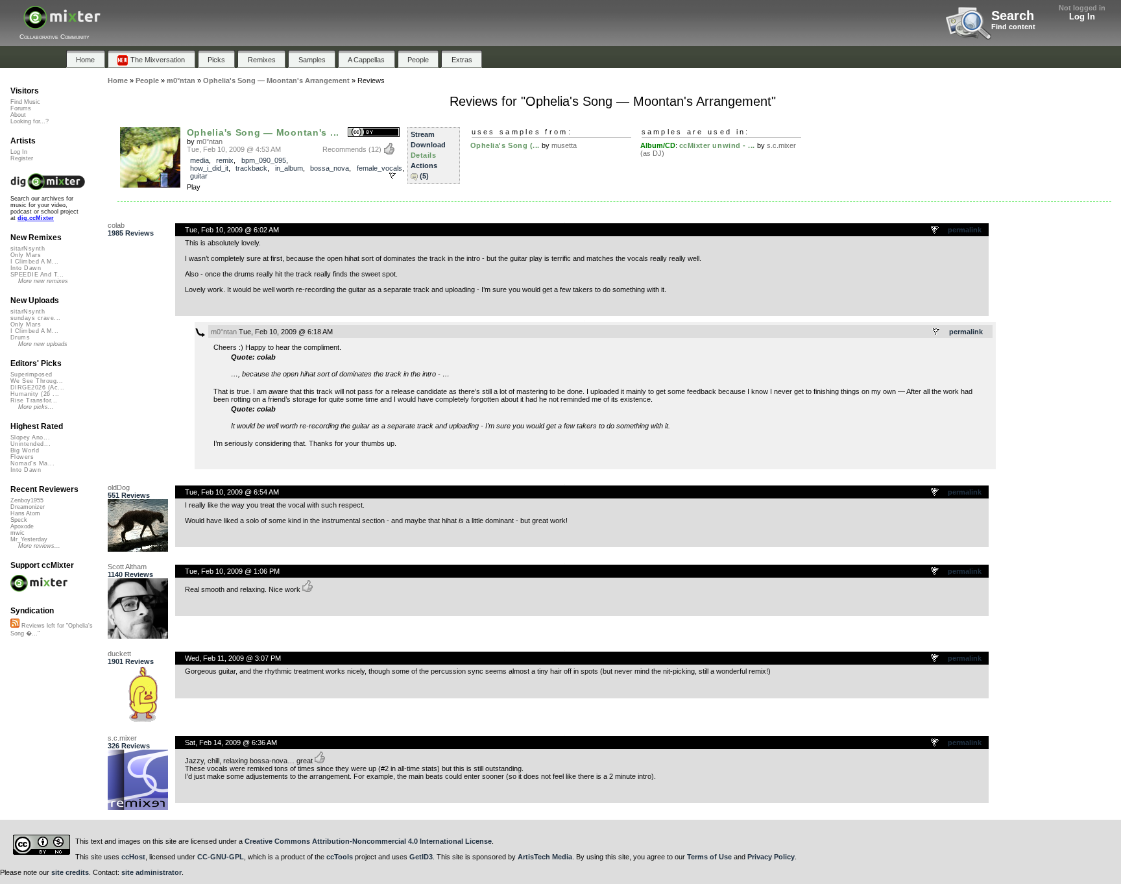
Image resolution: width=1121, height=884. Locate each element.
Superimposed (31, 374)
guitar (199, 176)
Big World (24, 450)
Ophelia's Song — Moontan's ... (263, 132)
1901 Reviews (131, 661)
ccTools (339, 857)
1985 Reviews (131, 233)
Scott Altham (127, 567)
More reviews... (39, 546)
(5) (424, 176)
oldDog (119, 487)
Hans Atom (25, 513)
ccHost (133, 857)
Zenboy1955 (26, 500)
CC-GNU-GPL (220, 857)
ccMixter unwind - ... (717, 145)
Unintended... (30, 444)
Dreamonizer (27, 507)
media (199, 160)
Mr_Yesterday (28, 539)
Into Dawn (25, 268)
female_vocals (379, 168)
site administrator (151, 872)
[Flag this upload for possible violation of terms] (392, 176)
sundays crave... (35, 318)
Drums (20, 337)
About (18, 115)
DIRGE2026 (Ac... (37, 387)
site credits (70, 872)
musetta (564, 145)
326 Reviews (129, 746)
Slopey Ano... (30, 437)
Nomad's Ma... (32, 463)
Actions (424, 165)
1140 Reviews (130, 574)
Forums (20, 108)
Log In (1082, 16)
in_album (289, 168)
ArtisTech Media (545, 857)
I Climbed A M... (34, 261)
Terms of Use (709, 857)
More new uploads (42, 344)
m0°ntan (210, 141)
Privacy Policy (771, 857)
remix (225, 160)
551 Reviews (129, 495)
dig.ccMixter (36, 218)
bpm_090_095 (263, 160)
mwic (17, 533)
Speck (18, 520)
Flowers (22, 457)
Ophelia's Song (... (505, 145)
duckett (119, 653)
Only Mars (25, 255)
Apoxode (22, 526)
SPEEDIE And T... (37, 274)
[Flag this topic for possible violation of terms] (935, 230)
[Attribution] (374, 132)
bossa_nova (329, 168)
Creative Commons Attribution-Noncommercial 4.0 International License (368, 841)
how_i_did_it (209, 168)
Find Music (25, 102)
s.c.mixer (122, 738)
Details (424, 155)
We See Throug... (36, 381)
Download (428, 145)
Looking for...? (29, 121)
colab (116, 225)
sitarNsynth (27, 248)
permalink (965, 230)
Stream (423, 134)
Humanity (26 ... (34, 394)
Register (21, 158)
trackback (251, 168)
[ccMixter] (61, 24)
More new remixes (43, 281)
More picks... (36, 407)
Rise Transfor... (33, 400)
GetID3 (421, 857)
